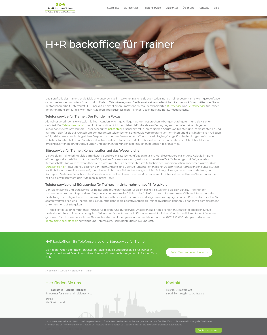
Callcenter (171, 7)
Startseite (113, 7)
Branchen (77, 270)
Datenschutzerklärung (170, 324)
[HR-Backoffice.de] (60, 8)
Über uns (188, 7)
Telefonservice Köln (74, 125)
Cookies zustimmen (208, 330)
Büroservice (131, 7)
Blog (216, 7)
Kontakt (204, 7)
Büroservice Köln (55, 166)
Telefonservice (152, 7)
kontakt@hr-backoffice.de (61, 220)
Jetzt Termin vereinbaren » (189, 252)
